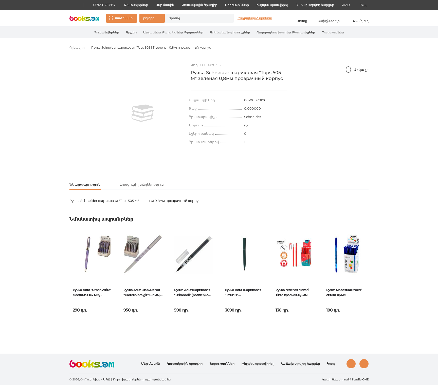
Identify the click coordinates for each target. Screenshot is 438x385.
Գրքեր (131, 32)
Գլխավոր (77, 47)
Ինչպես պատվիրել (272, 5)
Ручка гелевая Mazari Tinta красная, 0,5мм (292, 292)
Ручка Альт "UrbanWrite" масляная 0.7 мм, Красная (92, 293)
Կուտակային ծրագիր (199, 5)
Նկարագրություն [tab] (85, 184)
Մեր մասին (165, 5)
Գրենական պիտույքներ (230, 32)
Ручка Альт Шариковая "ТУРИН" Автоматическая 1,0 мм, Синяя (243, 293)
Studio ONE (360, 379)
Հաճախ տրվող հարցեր (315, 5)
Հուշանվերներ (106, 32)
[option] (142, 113)
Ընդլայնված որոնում (255, 18)
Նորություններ (237, 5)
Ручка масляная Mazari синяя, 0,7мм (344, 292)
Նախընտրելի (328, 21)
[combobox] (194, 18)
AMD (346, 5)
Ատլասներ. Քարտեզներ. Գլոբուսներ (173, 32)
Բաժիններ (124, 18)
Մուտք (302, 21)
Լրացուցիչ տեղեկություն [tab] (142, 184)
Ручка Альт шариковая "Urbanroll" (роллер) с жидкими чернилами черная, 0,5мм (192, 293)
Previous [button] (73, 270)
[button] (152, 18)
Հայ (363, 5)
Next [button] (364, 270)
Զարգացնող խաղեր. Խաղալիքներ (286, 32)
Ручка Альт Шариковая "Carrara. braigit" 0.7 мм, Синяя (141, 293)
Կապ (331, 363)
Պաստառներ (333, 32)
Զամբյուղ (361, 21)
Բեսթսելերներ (136, 5)
